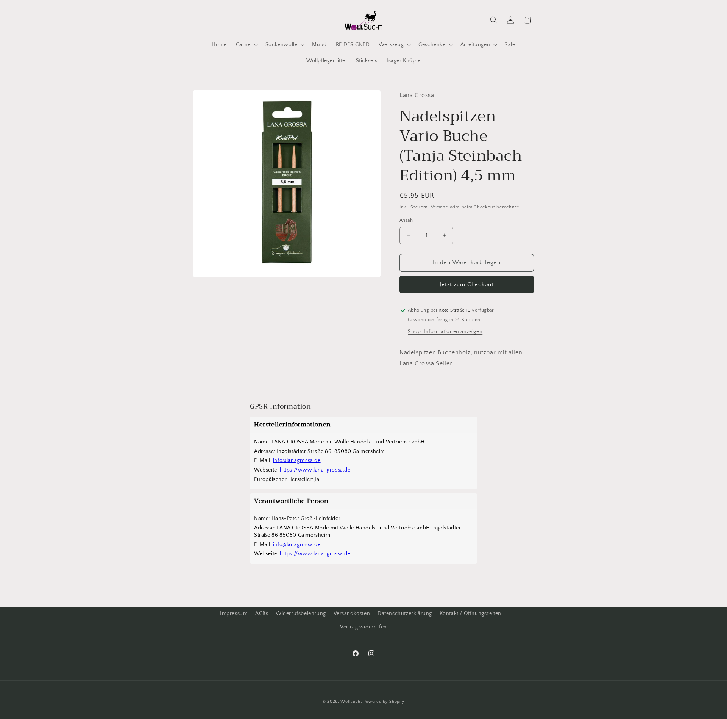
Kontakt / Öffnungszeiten (470, 614)
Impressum (234, 614)
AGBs (261, 614)
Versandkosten (352, 614)
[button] (246, 45)
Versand (440, 207)
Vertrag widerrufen (363, 627)
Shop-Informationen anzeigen (445, 332)
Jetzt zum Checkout (467, 284)
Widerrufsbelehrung (301, 614)
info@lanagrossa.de (297, 460)
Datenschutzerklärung (405, 614)
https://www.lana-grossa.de (315, 470)
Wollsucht (351, 701)
